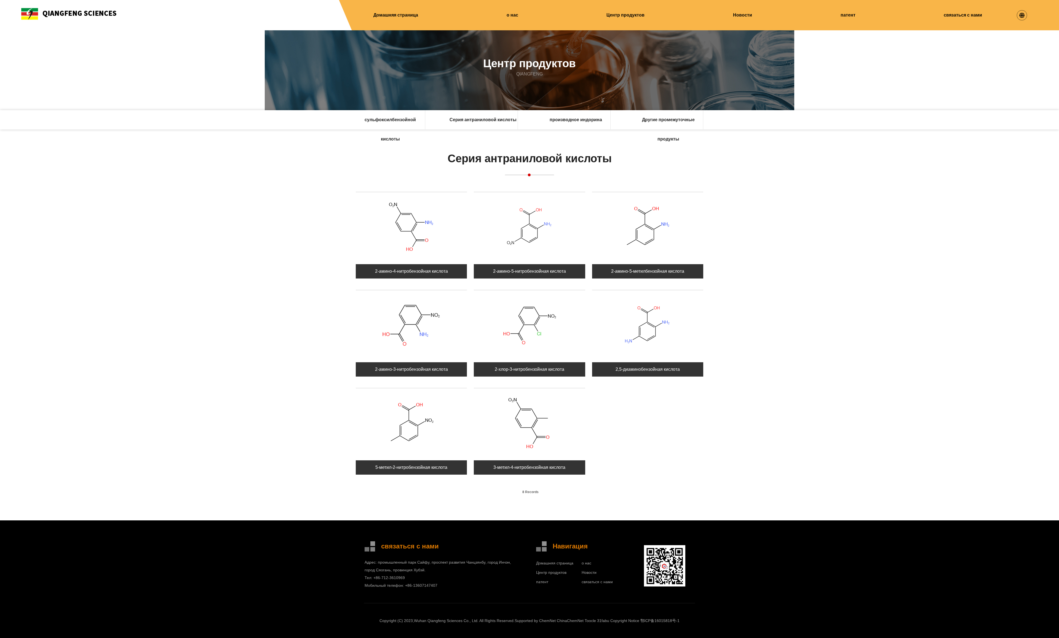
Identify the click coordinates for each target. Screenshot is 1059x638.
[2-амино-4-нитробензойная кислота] (411, 260)
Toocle (590, 620)
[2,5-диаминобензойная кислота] (647, 358)
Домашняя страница (395, 15)
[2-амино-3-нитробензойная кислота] (411, 358)
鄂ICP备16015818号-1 (660, 620)
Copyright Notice (624, 620)
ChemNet (547, 620)
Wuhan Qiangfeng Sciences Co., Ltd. (446, 620)
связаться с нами (963, 15)
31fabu (603, 620)
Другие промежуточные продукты (668, 123)
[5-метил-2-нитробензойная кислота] (411, 456)
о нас (512, 15)
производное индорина (576, 119)
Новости (742, 15)
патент (848, 15)
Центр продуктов (625, 15)
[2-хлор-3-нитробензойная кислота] (529, 358)
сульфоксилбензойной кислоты (390, 123)
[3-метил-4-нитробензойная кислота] (529, 456)
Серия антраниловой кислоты (483, 119)
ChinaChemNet (570, 620)
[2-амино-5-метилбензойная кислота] (647, 260)
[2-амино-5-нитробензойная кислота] (529, 260)
